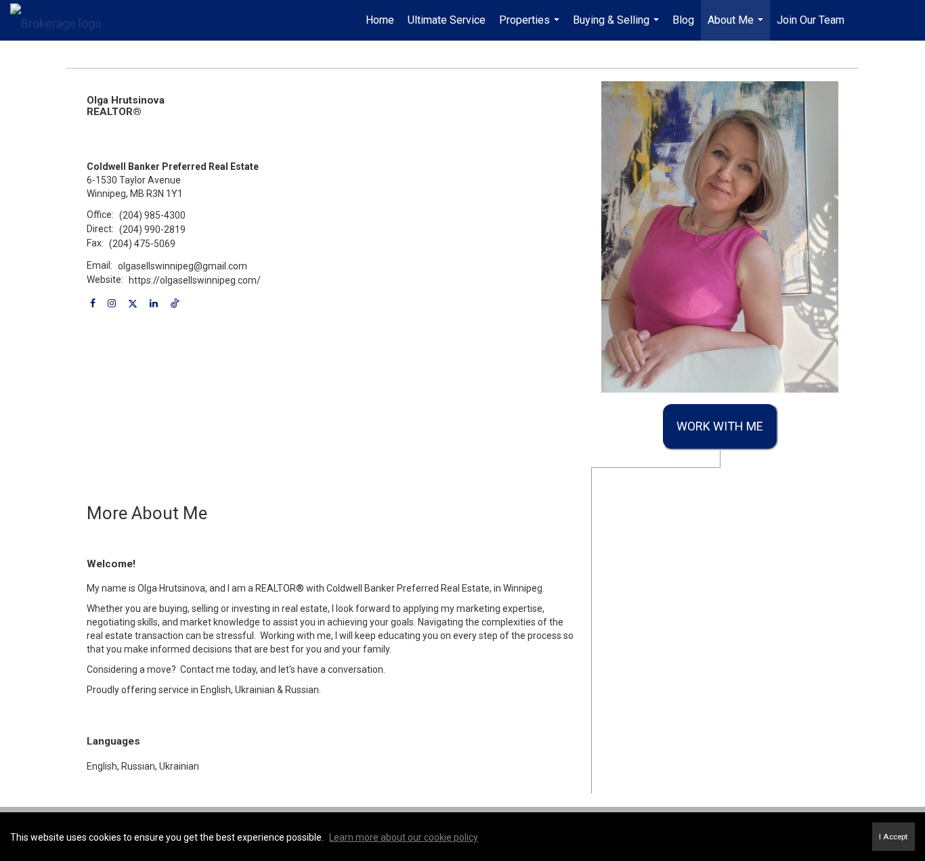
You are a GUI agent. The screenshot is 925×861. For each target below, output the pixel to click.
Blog (683, 20)
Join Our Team (810, 20)
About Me (737, 27)
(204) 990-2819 (152, 229)
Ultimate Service (447, 20)
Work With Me (719, 426)
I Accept (893, 836)
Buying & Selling (617, 27)
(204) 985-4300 (152, 215)
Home (380, 20)
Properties (531, 27)
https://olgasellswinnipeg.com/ (195, 280)
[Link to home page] (62, 20)
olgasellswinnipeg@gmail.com (182, 266)
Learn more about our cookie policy (403, 837)
